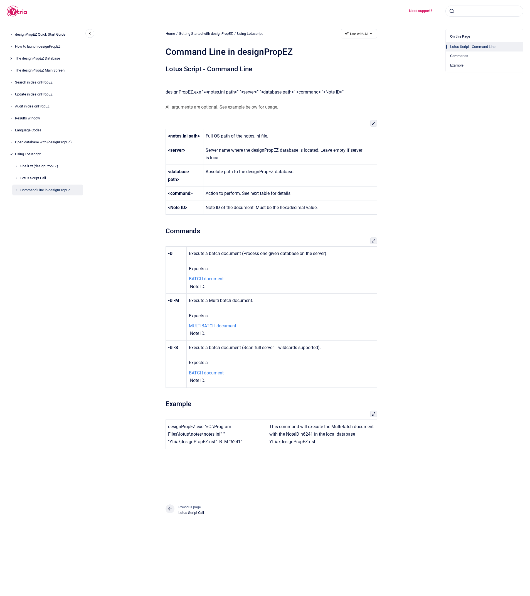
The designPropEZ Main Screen (40, 70)
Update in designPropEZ (34, 94)
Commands (459, 56)
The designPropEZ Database (37, 58)
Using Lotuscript (28, 154)
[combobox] (484, 11)
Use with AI (359, 34)
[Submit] (451, 11)
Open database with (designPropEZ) (43, 142)
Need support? (420, 11)
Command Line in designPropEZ (45, 190)
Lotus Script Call (33, 178)
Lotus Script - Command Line (473, 47)
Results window (27, 118)
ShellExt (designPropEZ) (39, 166)
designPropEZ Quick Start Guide (40, 34)
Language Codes (28, 130)
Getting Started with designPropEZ (206, 33)
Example (457, 65)
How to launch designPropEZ (37, 46)
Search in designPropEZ (34, 82)
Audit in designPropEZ (32, 106)
